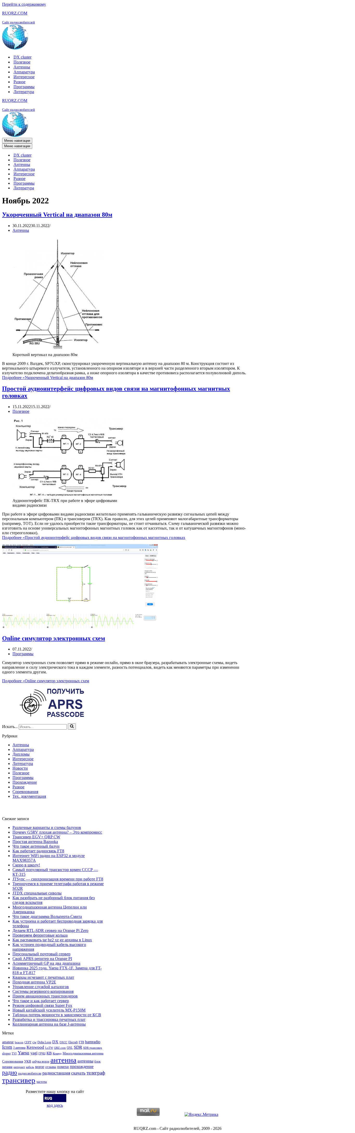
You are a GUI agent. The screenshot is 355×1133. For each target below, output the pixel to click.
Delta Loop (44, 1042)
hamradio (92, 1042)
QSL (70, 1048)
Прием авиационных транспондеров (45, 996)
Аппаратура (24, 72)
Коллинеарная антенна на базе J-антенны (49, 1024)
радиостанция (56, 1073)
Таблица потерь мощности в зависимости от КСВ (56, 1015)
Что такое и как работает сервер (40, 1001)
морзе (39, 1067)
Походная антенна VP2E (34, 982)
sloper (6, 1053)
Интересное (24, 77)
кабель (30, 1067)
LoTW (49, 1047)
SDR (78, 1047)
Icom (7, 1047)
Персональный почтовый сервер (41, 954)
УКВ (27, 1061)
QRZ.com (60, 1047)
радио (9, 1072)
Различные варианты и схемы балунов (46, 827)
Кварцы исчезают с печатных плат (43, 977)
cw (34, 1042)
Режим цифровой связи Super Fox (42, 1005)
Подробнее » (47, 377)
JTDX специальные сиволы (37, 893)
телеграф (96, 1073)
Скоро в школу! (26, 865)
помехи (63, 1067)
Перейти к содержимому (24, 4)
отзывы (50, 1067)
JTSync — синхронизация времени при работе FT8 (57, 879)
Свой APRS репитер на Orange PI (42, 958)
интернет (19, 1067)
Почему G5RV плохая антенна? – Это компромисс (57, 832)
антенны (85, 1061)
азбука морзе (40, 1061)
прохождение (82, 1066)
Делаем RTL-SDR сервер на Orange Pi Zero (50, 930)
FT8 (81, 1042)
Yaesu (23, 1052)
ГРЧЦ (41, 1053)
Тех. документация (29, 796)
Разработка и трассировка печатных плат (49, 1019)
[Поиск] (72, 726)
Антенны (22, 67)
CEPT (27, 1042)
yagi (33, 1053)
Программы (24, 87)
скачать (78, 1073)
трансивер (18, 1080)
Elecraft (73, 1042)
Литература (24, 91)
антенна (63, 1060)
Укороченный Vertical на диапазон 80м (57, 214)
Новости (20, 768)
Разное (19, 82)
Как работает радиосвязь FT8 (38, 851)
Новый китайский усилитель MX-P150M (49, 1010)
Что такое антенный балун (36, 846)
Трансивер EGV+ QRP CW (36, 837)
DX (55, 1042)
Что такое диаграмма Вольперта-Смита (47, 916)
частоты (41, 1082)
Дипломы (21, 754)
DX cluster (22, 57)
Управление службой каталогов (40, 986)
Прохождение (24, 782)
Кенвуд (57, 1053)
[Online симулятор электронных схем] (80, 627)
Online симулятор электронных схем (53, 638)
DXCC (63, 1042)
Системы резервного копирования (43, 991)
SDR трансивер (92, 1047)
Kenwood (35, 1047)
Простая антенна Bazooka (35, 841)
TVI (14, 1053)
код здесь (55, 1105)
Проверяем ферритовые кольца (40, 935)
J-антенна (19, 1048)
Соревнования (25, 791)
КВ (49, 1053)
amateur (8, 1042)
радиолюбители (29, 1073)
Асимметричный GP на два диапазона (46, 963)
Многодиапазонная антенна (83, 1053)
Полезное (22, 62)
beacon (19, 1042)
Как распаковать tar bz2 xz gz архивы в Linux (52, 940)
